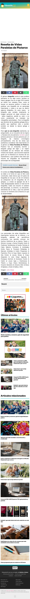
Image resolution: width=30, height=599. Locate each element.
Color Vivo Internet (10, 590)
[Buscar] (27, 290)
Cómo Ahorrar (19, 581)
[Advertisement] (15, 24)
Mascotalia (18, 579)
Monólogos (3, 586)
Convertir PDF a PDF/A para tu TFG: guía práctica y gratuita (21, 378)
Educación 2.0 (4, 579)
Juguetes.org (4, 584)
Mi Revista (18, 584)
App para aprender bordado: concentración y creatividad (13, 438)
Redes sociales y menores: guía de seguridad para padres (14, 417)
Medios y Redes (23, 572)
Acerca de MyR (18, 575)
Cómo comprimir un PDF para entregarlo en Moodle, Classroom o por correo (21, 362)
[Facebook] (14, 1)
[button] (28, 5)
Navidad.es (3, 583)
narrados (22, 135)
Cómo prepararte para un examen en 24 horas (13, 562)
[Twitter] (16, 1)
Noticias (3, 42)
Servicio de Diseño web (20, 574)
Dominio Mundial (4, 581)
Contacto (11, 575)
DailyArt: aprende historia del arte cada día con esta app (21, 387)
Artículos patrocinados (8, 574)
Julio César (10, 270)
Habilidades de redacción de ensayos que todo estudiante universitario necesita (13, 542)
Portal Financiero (19, 583)
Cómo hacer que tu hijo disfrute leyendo (20, 369)
